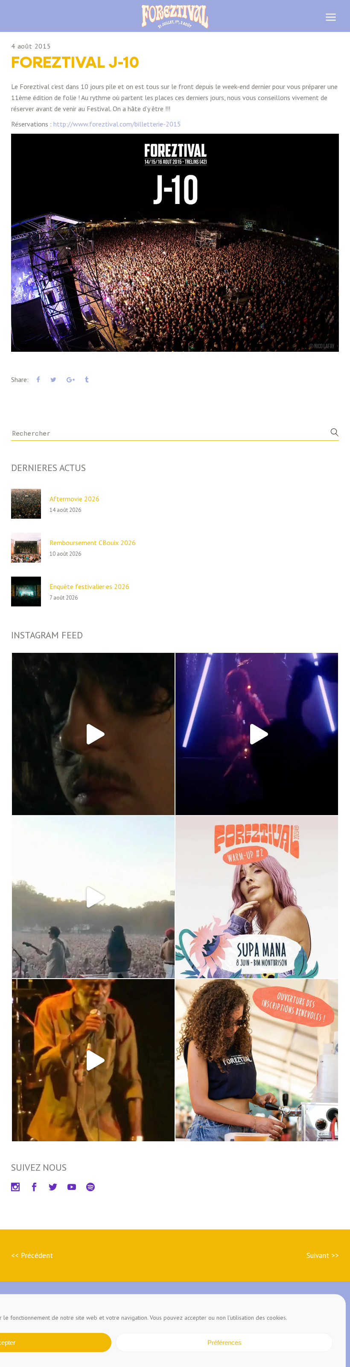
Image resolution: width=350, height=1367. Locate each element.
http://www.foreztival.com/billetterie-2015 (117, 124)
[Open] (93, 734)
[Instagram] (164, 804)
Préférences (224, 1342)
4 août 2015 (31, 46)
